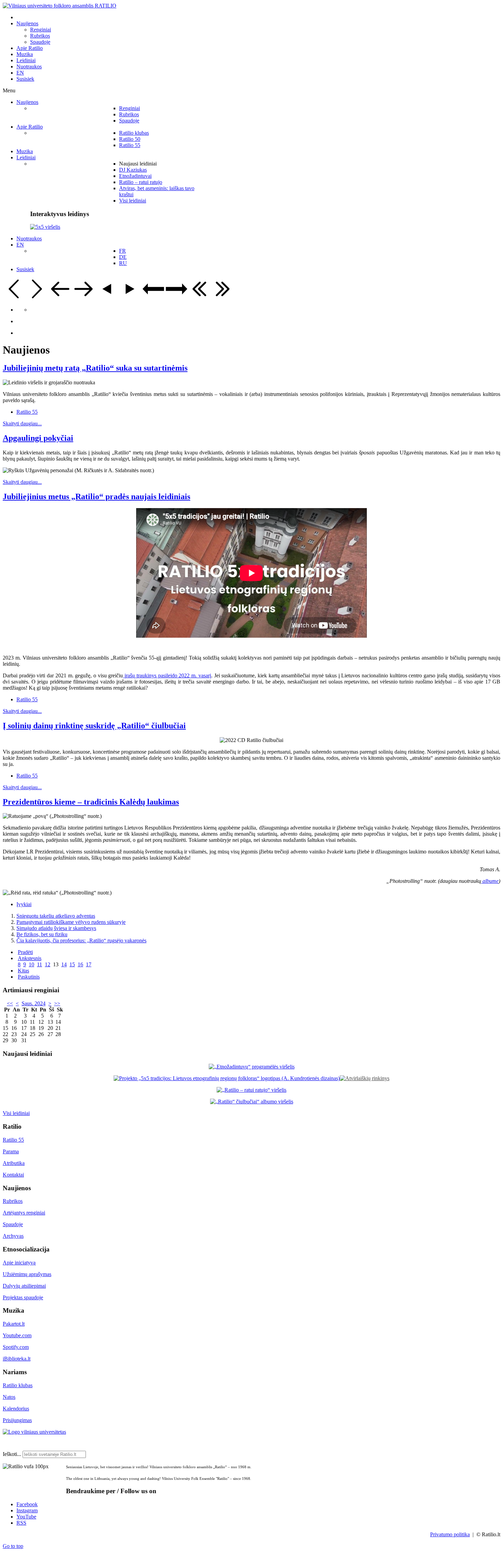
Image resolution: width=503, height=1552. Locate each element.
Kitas (23, 970)
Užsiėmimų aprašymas (27, 1274)
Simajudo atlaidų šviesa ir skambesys (56, 928)
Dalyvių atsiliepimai (24, 1286)
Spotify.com (16, 1347)
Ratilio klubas (18, 1385)
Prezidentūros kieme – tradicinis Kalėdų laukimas (91, 801)
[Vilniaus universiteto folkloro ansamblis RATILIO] (59, 6)
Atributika (14, 1163)
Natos (9, 1397)
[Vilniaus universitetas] (34, 1432)
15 (72, 964)
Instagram (27, 1510)
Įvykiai (23, 904)
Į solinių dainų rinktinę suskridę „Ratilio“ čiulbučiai (94, 725)
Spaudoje (13, 1224)
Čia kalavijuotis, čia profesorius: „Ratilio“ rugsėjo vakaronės (81, 940)
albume (490, 881)
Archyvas (13, 1236)
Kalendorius (16, 1408)
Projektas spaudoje (23, 1297)
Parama (11, 1151)
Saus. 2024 (34, 1003)
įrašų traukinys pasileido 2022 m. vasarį (167, 675)
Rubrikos (13, 1201)
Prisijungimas (17, 1420)
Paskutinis (29, 977)
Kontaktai (13, 1175)
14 (64, 964)
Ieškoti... (12, 1454)
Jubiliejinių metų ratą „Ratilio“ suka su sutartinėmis (95, 367)
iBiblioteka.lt (16, 1359)
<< (10, 1003)
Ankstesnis (29, 958)
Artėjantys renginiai (24, 1213)
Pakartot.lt (14, 1324)
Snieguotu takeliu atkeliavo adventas (55, 916)
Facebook (27, 1504)
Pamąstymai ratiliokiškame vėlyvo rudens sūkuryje (71, 922)
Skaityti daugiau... (22, 423)
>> (57, 1003)
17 (88, 964)
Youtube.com (17, 1335)
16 (80, 964)
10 (31, 964)
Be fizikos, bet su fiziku (41, 934)
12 (47, 964)
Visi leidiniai (16, 1113)
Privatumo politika (450, 1534)
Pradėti (25, 952)
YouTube (26, 1517)
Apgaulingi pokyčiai (38, 438)
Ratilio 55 (27, 412)
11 (39, 964)
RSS (21, 1523)
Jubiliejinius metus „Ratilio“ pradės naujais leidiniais (96, 496)
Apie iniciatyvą (19, 1262)
